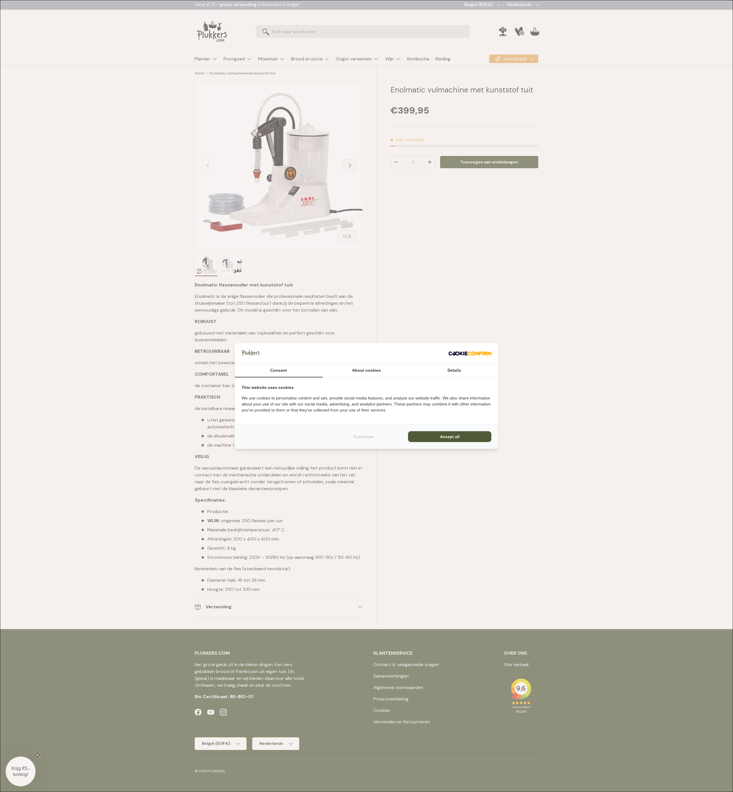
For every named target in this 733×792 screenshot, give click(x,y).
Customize (363, 436)
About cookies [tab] (366, 370)
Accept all (450, 436)
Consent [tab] (278, 370)
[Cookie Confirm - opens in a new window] (469, 353)
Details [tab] (454, 370)
